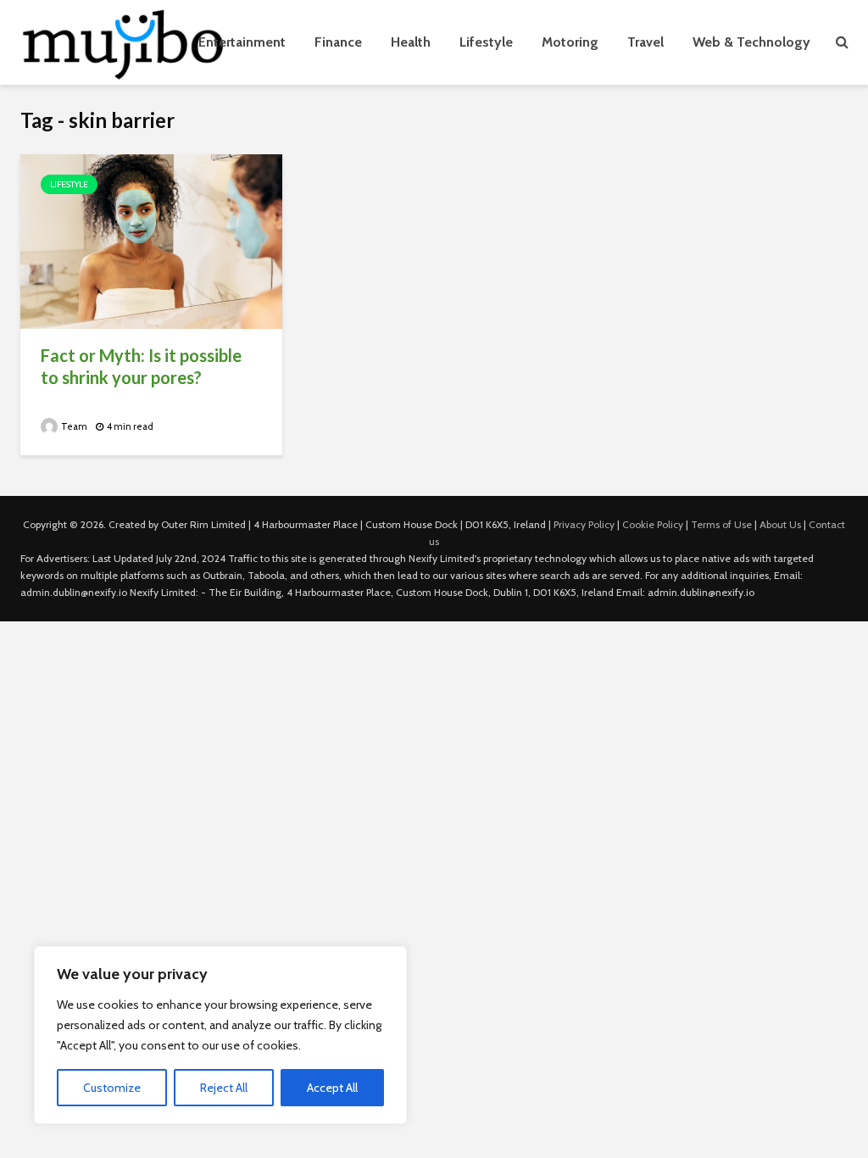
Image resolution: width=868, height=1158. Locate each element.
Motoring (570, 42)
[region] (220, 1035)
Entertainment (242, 42)
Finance (338, 42)
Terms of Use (721, 524)
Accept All (332, 1087)
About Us (780, 524)
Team (73, 426)
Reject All (224, 1087)
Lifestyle (486, 42)
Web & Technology (751, 42)
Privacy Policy (584, 524)
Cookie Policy (652, 524)
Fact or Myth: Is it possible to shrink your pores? (141, 366)
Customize (112, 1087)
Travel (645, 42)
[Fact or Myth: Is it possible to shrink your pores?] (151, 240)
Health (411, 42)
